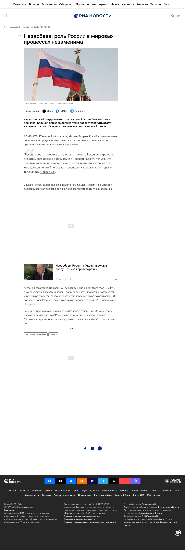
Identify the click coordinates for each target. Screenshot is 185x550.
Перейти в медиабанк (64, 104)
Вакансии (9, 510)
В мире (48, 490)
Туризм (134, 490)
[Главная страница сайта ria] (92, 16)
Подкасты (154, 490)
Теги (176, 490)
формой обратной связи (150, 513)
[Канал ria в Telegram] (103, 481)
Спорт (76, 490)
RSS (149, 495)
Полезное (166, 490)
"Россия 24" (47, 172)
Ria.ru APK (138, 495)
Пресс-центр (84, 495)
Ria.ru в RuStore (122, 495)
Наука (84, 490)
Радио (144, 490)
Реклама (46, 495)
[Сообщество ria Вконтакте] (71, 481)
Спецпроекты (32, 495)
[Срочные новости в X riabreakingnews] (124, 481)
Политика (11, 490)
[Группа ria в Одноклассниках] (82, 481)
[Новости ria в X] (114, 481)
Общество (24, 490)
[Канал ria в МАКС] (50, 481)
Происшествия (62, 490)
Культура (94, 490)
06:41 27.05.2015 (12, 27)
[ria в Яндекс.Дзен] (60, 481)
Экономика (37, 490)
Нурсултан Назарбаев (35, 334)
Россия (53, 334)
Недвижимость (109, 490)
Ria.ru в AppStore (103, 495)
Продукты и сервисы (64, 495)
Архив (156, 495)
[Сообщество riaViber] (135, 481)
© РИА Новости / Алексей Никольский (39, 104)
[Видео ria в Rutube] (92, 481)
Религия (124, 490)
